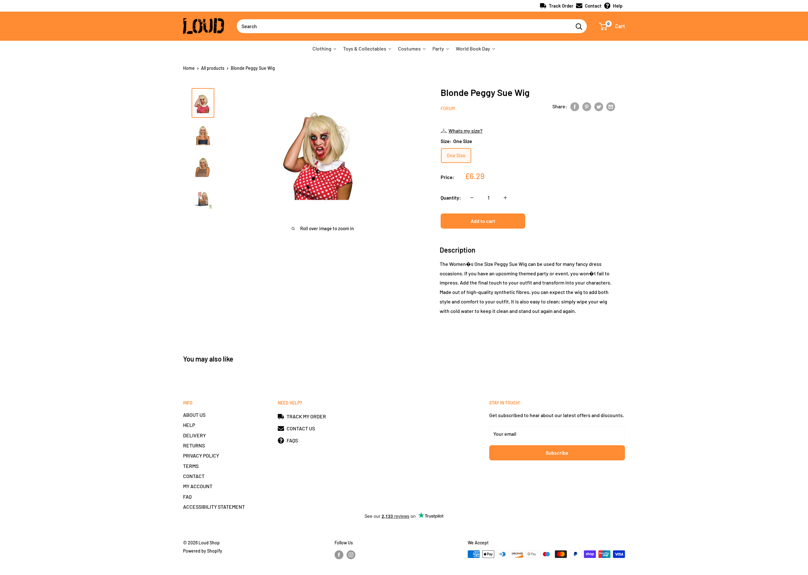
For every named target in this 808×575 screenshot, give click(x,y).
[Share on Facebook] (574, 106)
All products (212, 68)
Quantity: (451, 198)
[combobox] (404, 26)
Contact (593, 6)
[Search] (579, 26)
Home (189, 68)
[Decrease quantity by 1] (471, 197)
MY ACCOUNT (197, 486)
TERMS (191, 466)
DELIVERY (194, 435)
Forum (448, 108)
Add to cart (483, 221)
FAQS (292, 440)
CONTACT (194, 476)
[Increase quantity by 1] (505, 197)
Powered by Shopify (202, 551)
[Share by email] (610, 106)
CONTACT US (301, 428)
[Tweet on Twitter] (598, 106)
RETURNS (194, 445)
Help (617, 6)
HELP (189, 425)
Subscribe (557, 453)
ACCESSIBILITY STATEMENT (214, 507)
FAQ (187, 497)
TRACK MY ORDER (306, 416)
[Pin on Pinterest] (586, 106)
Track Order (561, 6)
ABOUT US (194, 415)
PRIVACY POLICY (201, 455)
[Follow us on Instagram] (351, 554)
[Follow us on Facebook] (339, 554)
